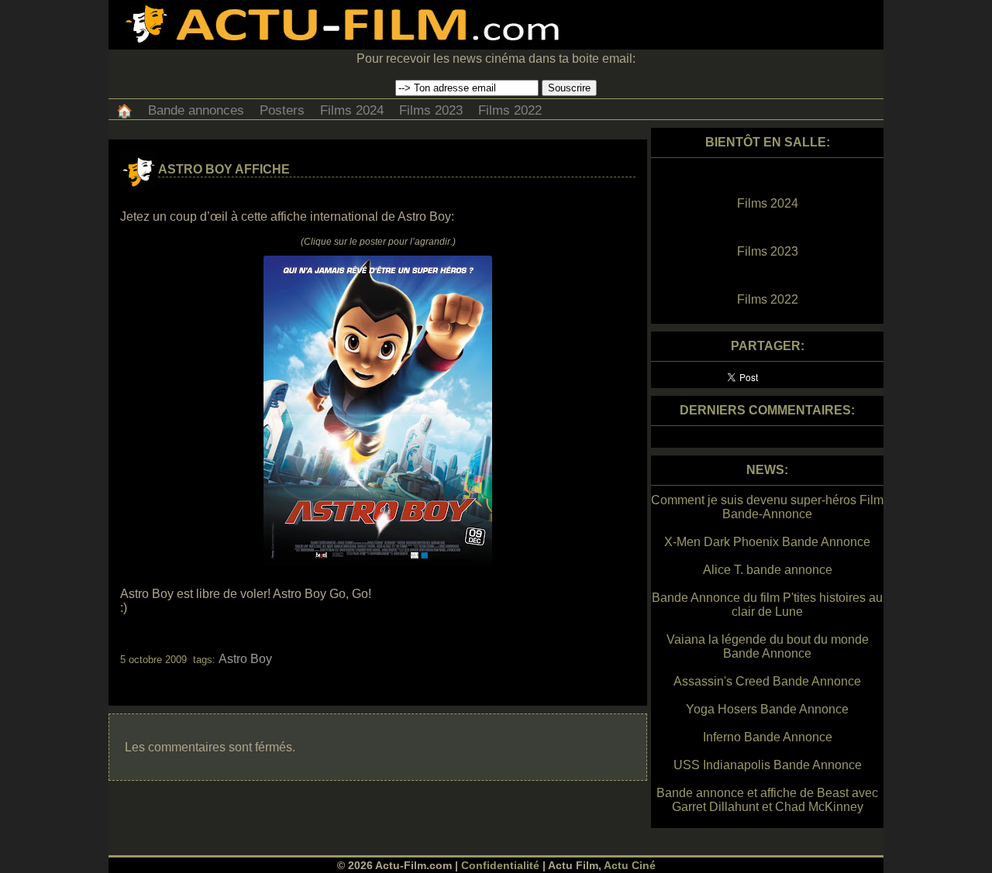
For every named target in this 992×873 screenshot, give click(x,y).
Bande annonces (196, 110)
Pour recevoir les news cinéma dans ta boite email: (496, 58)
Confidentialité (500, 865)
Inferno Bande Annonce (767, 737)
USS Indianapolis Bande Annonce (767, 765)
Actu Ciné (630, 865)
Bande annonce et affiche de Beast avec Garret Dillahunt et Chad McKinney (767, 799)
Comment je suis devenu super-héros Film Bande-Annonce (767, 507)
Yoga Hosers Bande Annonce (767, 709)
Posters (282, 110)
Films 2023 (431, 110)
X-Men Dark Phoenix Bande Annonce (767, 541)
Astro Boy (245, 658)
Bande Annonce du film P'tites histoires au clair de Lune (767, 604)
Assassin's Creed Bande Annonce (767, 681)
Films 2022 (510, 110)
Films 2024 (352, 110)
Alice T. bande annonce (767, 569)
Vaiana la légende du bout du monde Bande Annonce (767, 646)
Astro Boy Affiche (224, 169)
